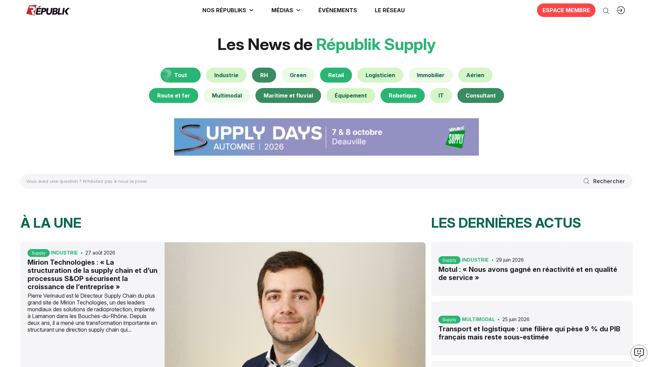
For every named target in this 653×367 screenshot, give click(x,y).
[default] (226, 75)
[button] (338, 10)
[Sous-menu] (251, 10)
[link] (228, 10)
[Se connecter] (620, 10)
